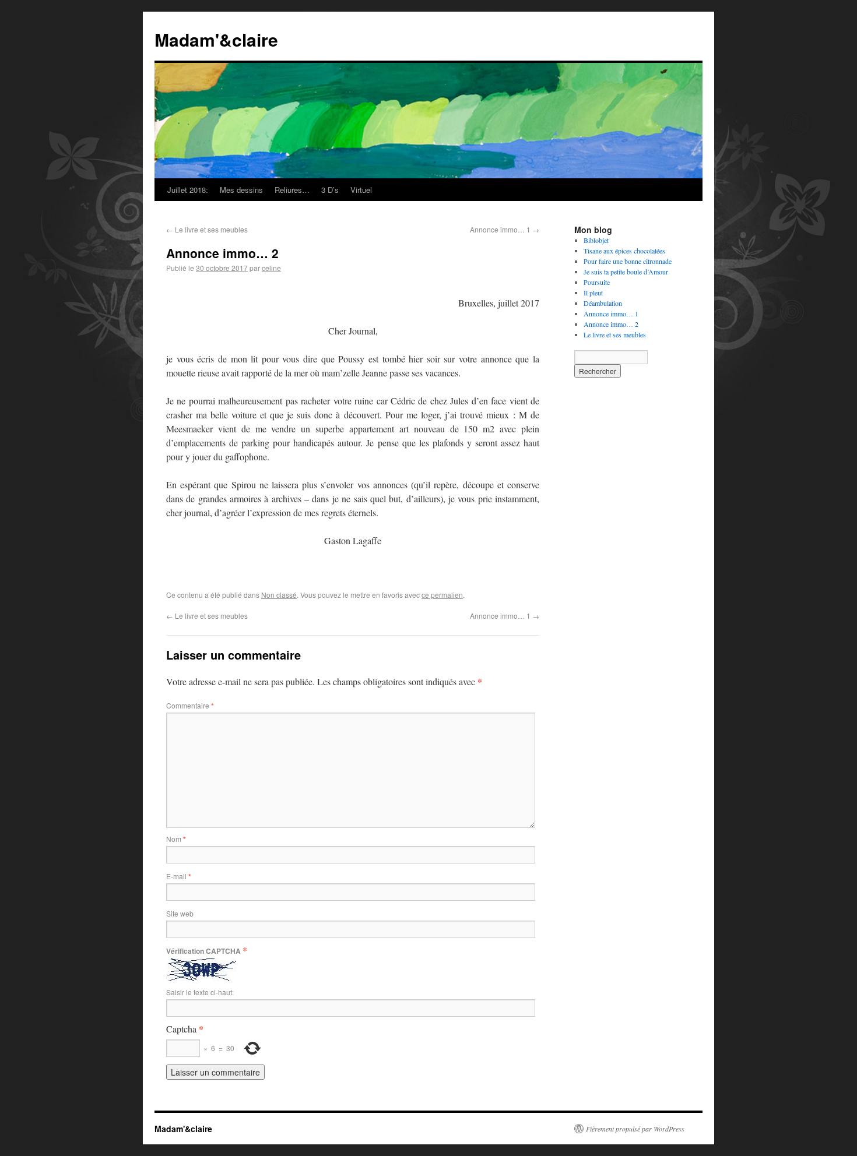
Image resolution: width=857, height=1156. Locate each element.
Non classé (279, 595)
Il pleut (593, 292)
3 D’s (330, 189)
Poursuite (597, 282)
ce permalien (442, 595)
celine (271, 268)
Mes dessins (241, 189)
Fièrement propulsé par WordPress (635, 1128)
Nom (176, 839)
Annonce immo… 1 (504, 229)
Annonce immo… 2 (611, 324)
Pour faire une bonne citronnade (628, 261)
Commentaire (190, 705)
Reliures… (292, 189)
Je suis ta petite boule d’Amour (626, 271)
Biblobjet (596, 240)
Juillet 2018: (187, 189)
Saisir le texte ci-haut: (200, 992)
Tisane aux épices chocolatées (624, 250)
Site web (180, 913)
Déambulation (603, 303)
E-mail (178, 876)
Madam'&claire (216, 39)
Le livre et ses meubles (207, 229)
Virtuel (361, 189)
